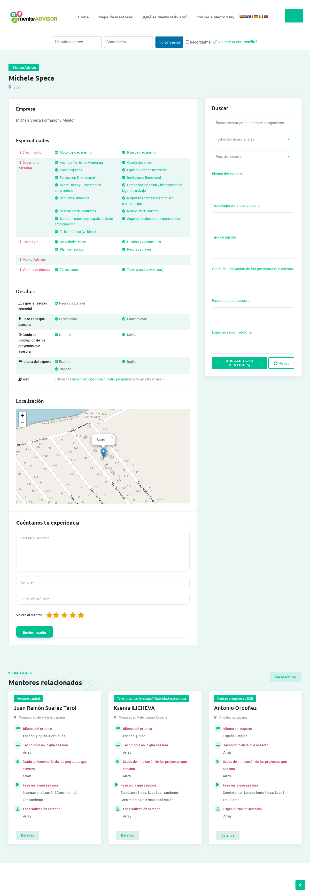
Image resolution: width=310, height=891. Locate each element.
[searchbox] (235, 187)
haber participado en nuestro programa (101, 379)
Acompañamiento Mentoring (81, 162)
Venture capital (28, 698)
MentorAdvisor (33, 259)
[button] (104, 453)
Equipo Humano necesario (146, 170)
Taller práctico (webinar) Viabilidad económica (151, 698)
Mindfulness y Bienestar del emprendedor (78, 188)
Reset (283, 363)
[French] (251, 16)
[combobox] (253, 139)
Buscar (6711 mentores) (239, 363)
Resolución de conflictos (77, 211)
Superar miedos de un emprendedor (153, 219)
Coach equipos (70, 170)
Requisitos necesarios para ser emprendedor (147, 201)
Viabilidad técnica (36, 270)
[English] (246, 16)
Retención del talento (142, 211)
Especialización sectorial (232, 332)
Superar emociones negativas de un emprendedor (84, 221)
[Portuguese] (266, 16)
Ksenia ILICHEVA (134, 708)
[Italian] (261, 16)
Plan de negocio (71, 249)
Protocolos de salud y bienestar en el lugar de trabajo (152, 188)
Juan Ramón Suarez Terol (45, 708)
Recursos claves (138, 249)
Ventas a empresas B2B (235, 698)
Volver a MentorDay (215, 16)
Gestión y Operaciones (143, 242)
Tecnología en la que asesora (236, 205)
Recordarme (199, 42)
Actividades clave (72, 242)
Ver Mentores (286, 677)
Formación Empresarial (77, 177)
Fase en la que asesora (230, 300)
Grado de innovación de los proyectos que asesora (253, 269)
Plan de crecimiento (141, 152)
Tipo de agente (224, 237)
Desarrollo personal (28, 165)
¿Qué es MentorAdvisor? (164, 16)
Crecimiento (31, 152)
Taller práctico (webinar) (77, 232)
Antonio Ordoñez (235, 708)
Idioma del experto (227, 174)
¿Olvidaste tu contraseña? (235, 42)
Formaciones (69, 270)
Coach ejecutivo (138, 162)
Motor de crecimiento (75, 152)
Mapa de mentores (115, 16)
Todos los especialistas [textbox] (235, 139)
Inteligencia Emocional (143, 177)
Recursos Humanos (74, 198)
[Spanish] (241, 16)
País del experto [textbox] (229, 156)
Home (83, 16)
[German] (256, 16)
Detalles (27, 835)
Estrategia (30, 242)
